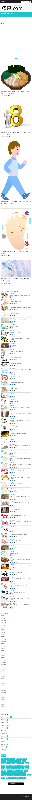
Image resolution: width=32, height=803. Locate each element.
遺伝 (14, 761)
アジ (24, 775)
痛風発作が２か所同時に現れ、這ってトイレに (19, 547)
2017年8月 (3, 671)
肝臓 (3, 777)
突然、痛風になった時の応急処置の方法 (17, 572)
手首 (3, 768)
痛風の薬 (4, 733)
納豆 (8, 770)
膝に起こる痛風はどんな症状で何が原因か (18, 319)
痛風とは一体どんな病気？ (15, 509)
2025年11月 (3, 620)
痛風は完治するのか (13, 401)
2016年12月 (3, 690)
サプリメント (5, 772)
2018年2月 (3, 657)
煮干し (16, 768)
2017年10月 (3, 667)
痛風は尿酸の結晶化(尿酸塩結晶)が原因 (17, 433)
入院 (13, 775)
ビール (10, 763)
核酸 (29, 775)
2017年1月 (3, 688)
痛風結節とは (12, 439)
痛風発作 (23, 758)
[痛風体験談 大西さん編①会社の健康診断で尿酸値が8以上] (16, 268)
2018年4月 (3, 653)
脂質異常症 (14, 765)
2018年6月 (3, 648)
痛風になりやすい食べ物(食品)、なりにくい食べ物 (20, 307)
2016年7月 (3, 702)
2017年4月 (3, 681)
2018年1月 (3, 660)
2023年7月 (3, 636)
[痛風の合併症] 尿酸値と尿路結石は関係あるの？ (19, 445)
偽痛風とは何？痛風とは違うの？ (16, 351)
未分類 (3, 749)
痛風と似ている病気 (6, 717)
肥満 (19, 761)
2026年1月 (3, 618)
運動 (3, 765)
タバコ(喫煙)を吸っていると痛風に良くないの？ (19, 452)
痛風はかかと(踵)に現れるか (15, 313)
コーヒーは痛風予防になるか (15, 357)
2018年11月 (3, 641)
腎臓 (15, 763)
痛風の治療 (4, 736)
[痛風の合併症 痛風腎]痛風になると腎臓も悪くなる (20, 521)
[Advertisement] (16, 42)
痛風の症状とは (12, 345)
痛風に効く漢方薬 (13, 388)
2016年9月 (3, 697)
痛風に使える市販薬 (13, 326)
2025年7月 (3, 629)
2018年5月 (3, 650)
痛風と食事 (4, 738)
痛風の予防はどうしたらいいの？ (16, 376)
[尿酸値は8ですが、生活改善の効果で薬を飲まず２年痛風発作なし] (16, 170)
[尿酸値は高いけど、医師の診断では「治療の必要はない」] (16, 115)
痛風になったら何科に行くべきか (16, 395)
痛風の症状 (4, 744)
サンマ (19, 775)
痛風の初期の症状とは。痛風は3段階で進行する (19, 295)
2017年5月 (3, 678)
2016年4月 (3, 708)
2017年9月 (3, 669)
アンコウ (23, 777)
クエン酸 (4, 775)
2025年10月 (3, 622)
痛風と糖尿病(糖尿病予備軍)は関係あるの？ (18, 534)
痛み (7, 765)
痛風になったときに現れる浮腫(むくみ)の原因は (19, 458)
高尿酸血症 (4, 722)
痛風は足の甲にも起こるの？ (15, 540)
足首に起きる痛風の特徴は (15, 301)
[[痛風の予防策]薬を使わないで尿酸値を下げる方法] (16, 230)
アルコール (9, 768)
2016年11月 (3, 692)
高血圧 (22, 768)
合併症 (3, 761)
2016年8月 (3, 699)
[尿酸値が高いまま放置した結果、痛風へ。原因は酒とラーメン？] (16, 77)
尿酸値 (9, 761)
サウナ (12, 772)
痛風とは (3, 746)
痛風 (18, 758)
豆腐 (27, 768)
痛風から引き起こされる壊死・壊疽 (17, 592)
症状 (24, 772)
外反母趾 (18, 772)
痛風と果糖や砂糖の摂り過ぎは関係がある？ (18, 471)
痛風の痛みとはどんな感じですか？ (17, 332)
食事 (27, 763)
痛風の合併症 (5, 725)
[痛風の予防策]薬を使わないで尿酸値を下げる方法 (16, 251)
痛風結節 (20, 770)
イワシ (17, 777)
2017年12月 (3, 662)
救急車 (3, 770)
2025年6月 (3, 632)
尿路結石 (4, 763)
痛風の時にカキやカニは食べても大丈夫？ (18, 515)
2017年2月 (3, 685)
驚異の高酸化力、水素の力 (15, 363)
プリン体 (21, 763)
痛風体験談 (4, 719)
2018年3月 (3, 655)
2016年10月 (3, 695)
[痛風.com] (12, 8)
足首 (25, 770)
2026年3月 (3, 615)
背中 (11, 777)
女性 (24, 761)
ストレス (4, 758)
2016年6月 (3, 704)
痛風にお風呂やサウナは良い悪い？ (17, 382)
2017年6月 (3, 676)
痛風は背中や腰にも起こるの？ (16, 483)
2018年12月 (3, 639)
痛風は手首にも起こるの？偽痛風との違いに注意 (19, 407)
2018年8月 (3, 643)
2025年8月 (3, 627)
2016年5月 (3, 706)
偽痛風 (3, 730)
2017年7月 (3, 674)
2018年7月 (3, 646)
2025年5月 (3, 634)
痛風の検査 (4, 727)
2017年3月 (3, 683)
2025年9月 (3, 625)
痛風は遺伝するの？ (13, 553)
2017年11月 (3, 664)
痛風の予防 (4, 741)
